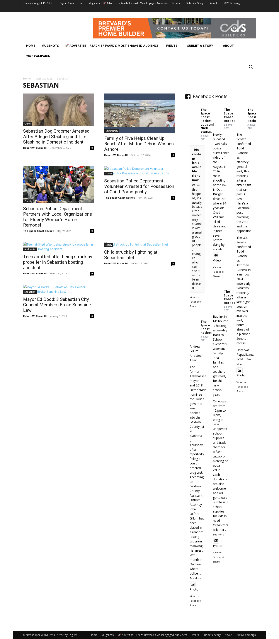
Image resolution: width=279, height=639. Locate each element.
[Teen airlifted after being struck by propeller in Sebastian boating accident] (58, 246)
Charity (28, 201)
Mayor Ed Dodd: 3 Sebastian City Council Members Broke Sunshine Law (57, 305)
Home (27, 78)
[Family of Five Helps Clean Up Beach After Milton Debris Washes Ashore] (139, 113)
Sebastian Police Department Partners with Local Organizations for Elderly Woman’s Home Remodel (57, 217)
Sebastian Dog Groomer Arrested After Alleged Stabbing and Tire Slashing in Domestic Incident (56, 136)
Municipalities (44, 78)
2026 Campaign (246, 635)
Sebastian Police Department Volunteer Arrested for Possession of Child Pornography (139, 186)
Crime (27, 123)
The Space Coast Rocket (38, 230)
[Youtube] (253, 9)
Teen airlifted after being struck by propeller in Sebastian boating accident (57, 262)
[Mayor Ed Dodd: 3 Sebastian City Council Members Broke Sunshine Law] (58, 289)
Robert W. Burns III (35, 147)
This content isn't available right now (196, 165)
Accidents (29, 249)
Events (195, 635)
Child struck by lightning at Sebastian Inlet (130, 254)
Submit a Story (212, 635)
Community (111, 130)
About (228, 635)
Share (193, 306)
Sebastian (30, 291)
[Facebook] (229, 9)
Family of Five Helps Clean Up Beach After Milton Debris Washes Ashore (139, 144)
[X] (241, 9)
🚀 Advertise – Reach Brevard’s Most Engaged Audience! (152, 635)
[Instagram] (235, 9)
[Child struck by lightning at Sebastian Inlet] (139, 244)
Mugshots (108, 635)
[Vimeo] (247, 9)
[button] (250, 66)
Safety (108, 244)
